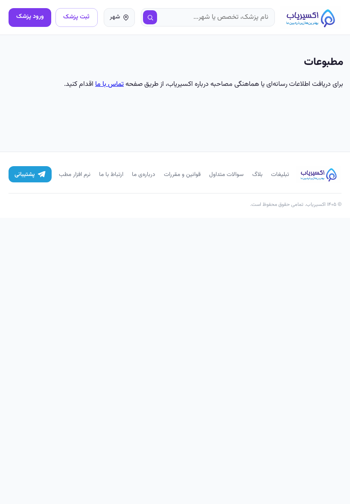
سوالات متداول (226, 174)
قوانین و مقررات (182, 174)
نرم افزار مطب (74, 174)
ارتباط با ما (111, 174)
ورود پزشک (30, 16)
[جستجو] (150, 17)
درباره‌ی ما (143, 174)
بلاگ (257, 174)
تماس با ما (109, 84)
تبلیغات (280, 174)
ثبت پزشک (76, 17)
